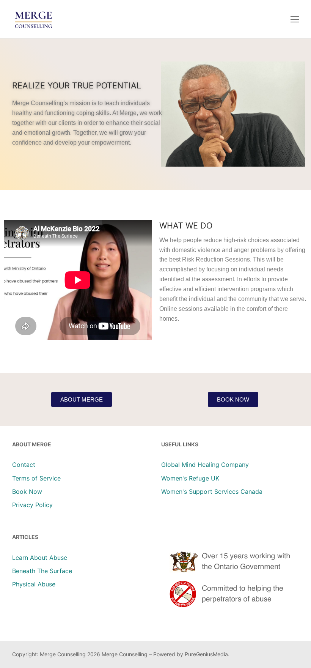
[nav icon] (295, 19)
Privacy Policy (32, 505)
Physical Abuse (33, 584)
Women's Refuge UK (190, 478)
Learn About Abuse (39, 557)
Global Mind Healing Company (205, 464)
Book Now (27, 491)
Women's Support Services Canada (211, 491)
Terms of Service (36, 478)
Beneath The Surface (42, 571)
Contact (23, 464)
